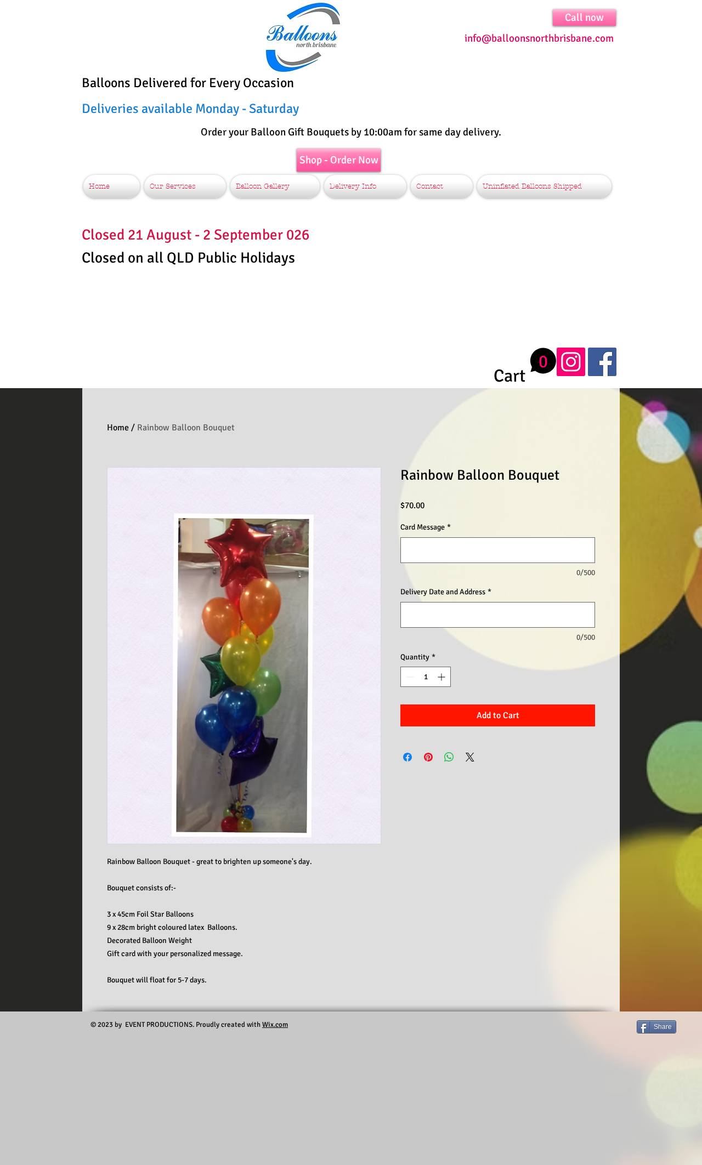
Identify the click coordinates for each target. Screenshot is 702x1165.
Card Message (425, 527)
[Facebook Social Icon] (602, 362)
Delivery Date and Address (445, 591)
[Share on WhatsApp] (449, 757)
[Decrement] (409, 676)
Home (118, 427)
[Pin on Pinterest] (428, 757)
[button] (525, 367)
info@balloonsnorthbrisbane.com (539, 38)
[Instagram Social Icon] (571, 362)
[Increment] (442, 676)
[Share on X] (470, 757)
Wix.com (275, 1024)
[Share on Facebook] (407, 757)
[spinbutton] (425, 676)
